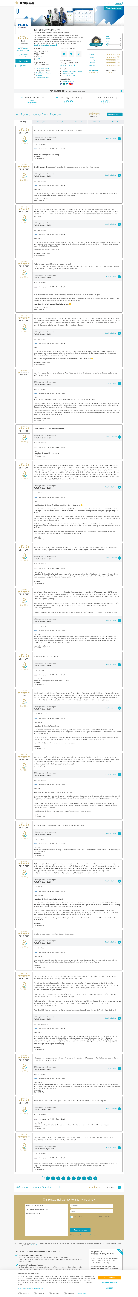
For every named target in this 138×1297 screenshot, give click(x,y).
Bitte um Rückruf (79, 1217)
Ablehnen (109, 1288)
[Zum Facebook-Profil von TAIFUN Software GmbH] (61, 85)
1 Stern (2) (115, 122)
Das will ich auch (108, 3)
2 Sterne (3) (96, 122)
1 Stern (108, 46)
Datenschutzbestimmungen (34, 1288)
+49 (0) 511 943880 (42, 69)
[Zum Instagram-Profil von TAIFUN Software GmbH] (72, 85)
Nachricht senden (80, 1230)
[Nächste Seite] (95, 1178)
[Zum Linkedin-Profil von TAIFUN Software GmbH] (67, 85)
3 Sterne (108, 41)
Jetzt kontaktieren (114, 8)
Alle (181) (23, 122)
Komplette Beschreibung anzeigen (45, 45)
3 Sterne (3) (78, 122)
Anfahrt (38, 59)
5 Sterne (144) (41, 122)
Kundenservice (93, 71)
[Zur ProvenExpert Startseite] (24, 3)
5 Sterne (108, 36)
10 (90, 1178)
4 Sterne (108, 38)
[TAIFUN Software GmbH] (23, 26)
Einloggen (118, 3)
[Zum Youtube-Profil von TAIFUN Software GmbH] (70, 85)
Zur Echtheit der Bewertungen (23, 55)
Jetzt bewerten (23, 61)
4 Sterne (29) (59, 122)
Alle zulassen (109, 1278)
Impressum (21, 1288)
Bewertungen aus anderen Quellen (23, 49)
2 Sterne (108, 43)
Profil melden (34, 1245)
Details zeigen (82, 1293)
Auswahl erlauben (109, 1282)
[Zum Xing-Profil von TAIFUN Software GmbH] (64, 85)
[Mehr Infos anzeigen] (96, 41)
